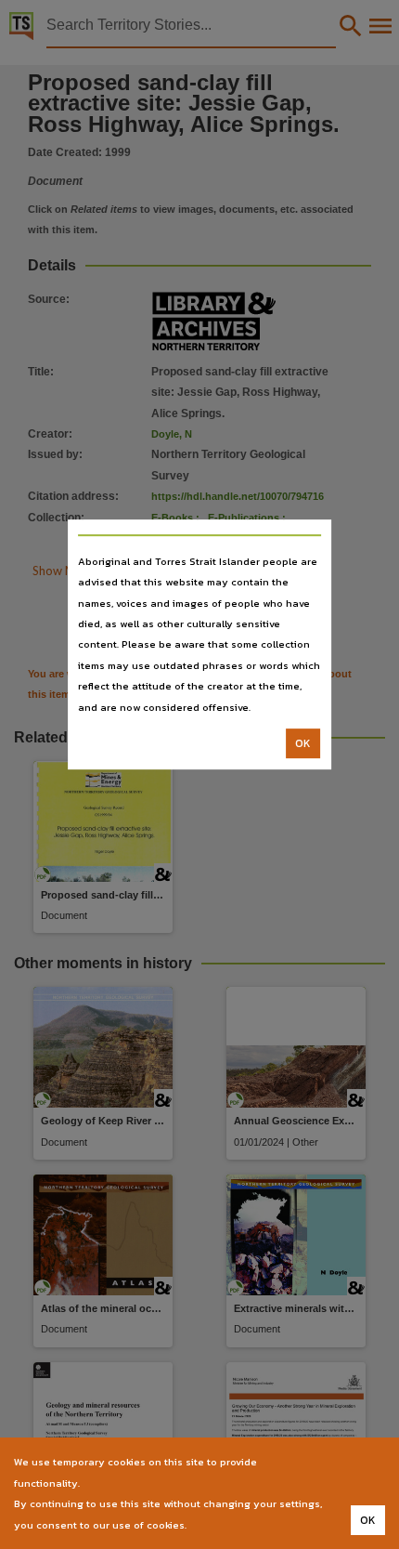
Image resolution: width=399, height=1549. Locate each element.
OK (303, 743)
